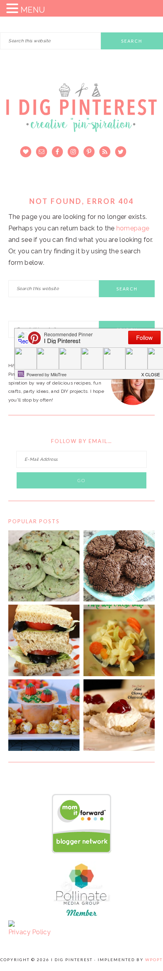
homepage (133, 228)
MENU (33, 10)
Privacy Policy (29, 932)
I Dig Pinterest (81, 112)
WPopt (154, 959)
